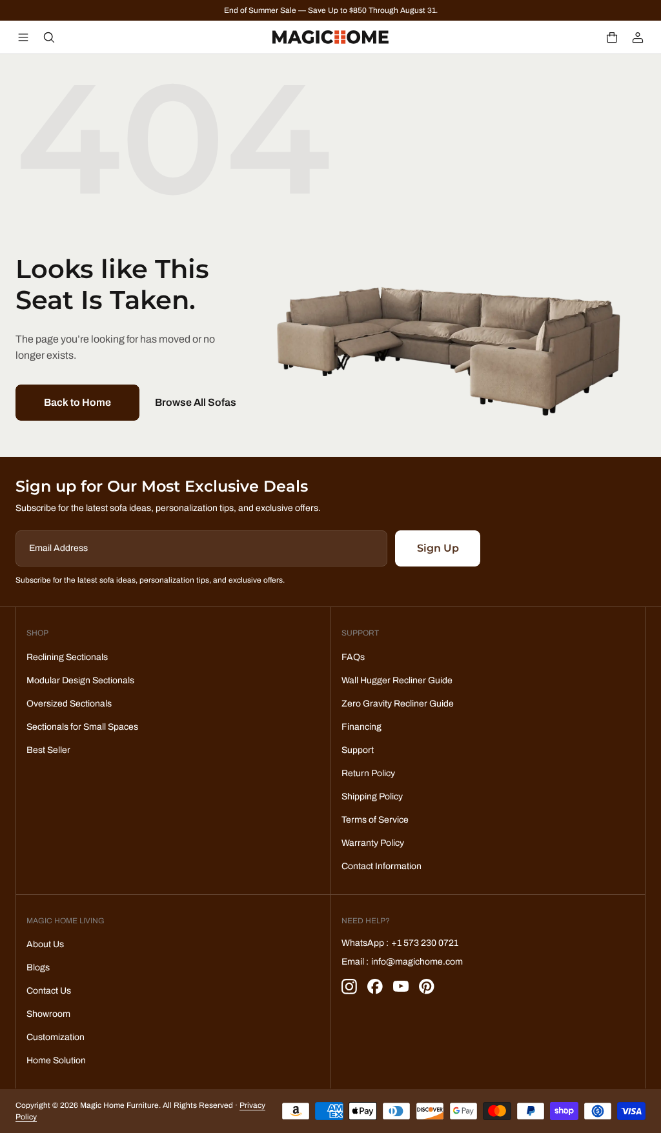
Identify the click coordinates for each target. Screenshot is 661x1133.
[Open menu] (23, 37)
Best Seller (48, 750)
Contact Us (48, 991)
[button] (612, 37)
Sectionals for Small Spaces (82, 727)
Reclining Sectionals (67, 657)
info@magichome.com (417, 962)
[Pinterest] (426, 986)
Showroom (48, 1014)
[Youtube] (401, 986)
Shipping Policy (372, 796)
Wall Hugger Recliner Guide (397, 680)
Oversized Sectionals (69, 703)
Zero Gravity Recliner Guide (397, 703)
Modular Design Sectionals (80, 680)
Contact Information (381, 866)
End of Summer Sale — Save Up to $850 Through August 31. (331, 10)
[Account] (638, 37)
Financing (361, 727)
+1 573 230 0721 (424, 943)
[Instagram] (349, 986)
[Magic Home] (330, 37)
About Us (45, 944)
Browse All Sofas (195, 402)
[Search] (49, 37)
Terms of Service (375, 820)
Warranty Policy (372, 843)
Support (357, 750)
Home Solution (56, 1060)
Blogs (38, 967)
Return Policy (368, 773)
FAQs (353, 657)
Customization (55, 1037)
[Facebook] (375, 986)
